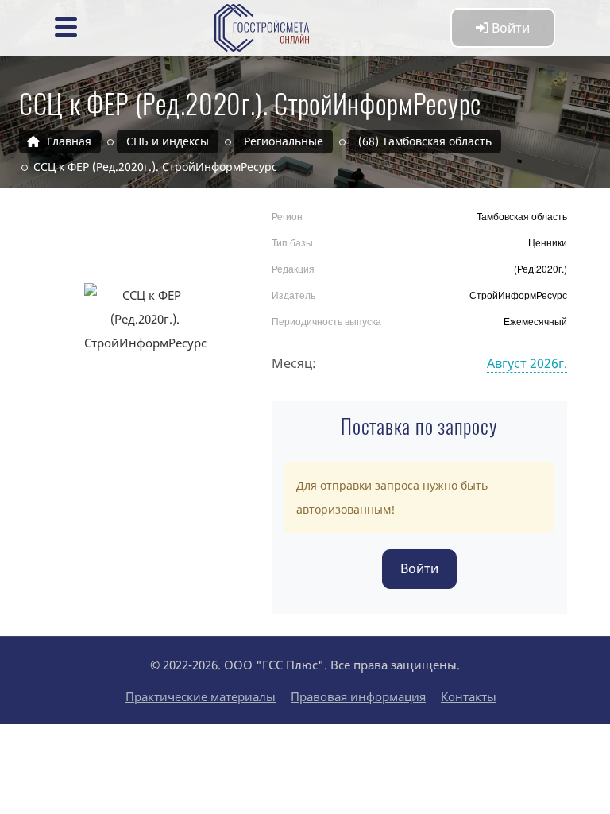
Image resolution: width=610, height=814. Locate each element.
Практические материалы (200, 696)
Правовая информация (358, 696)
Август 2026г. (527, 363)
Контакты (468, 696)
